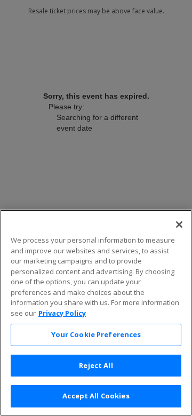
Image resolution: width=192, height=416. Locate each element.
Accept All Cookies (95, 396)
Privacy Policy (62, 313)
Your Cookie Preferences (96, 334)
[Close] (179, 224)
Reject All (96, 365)
